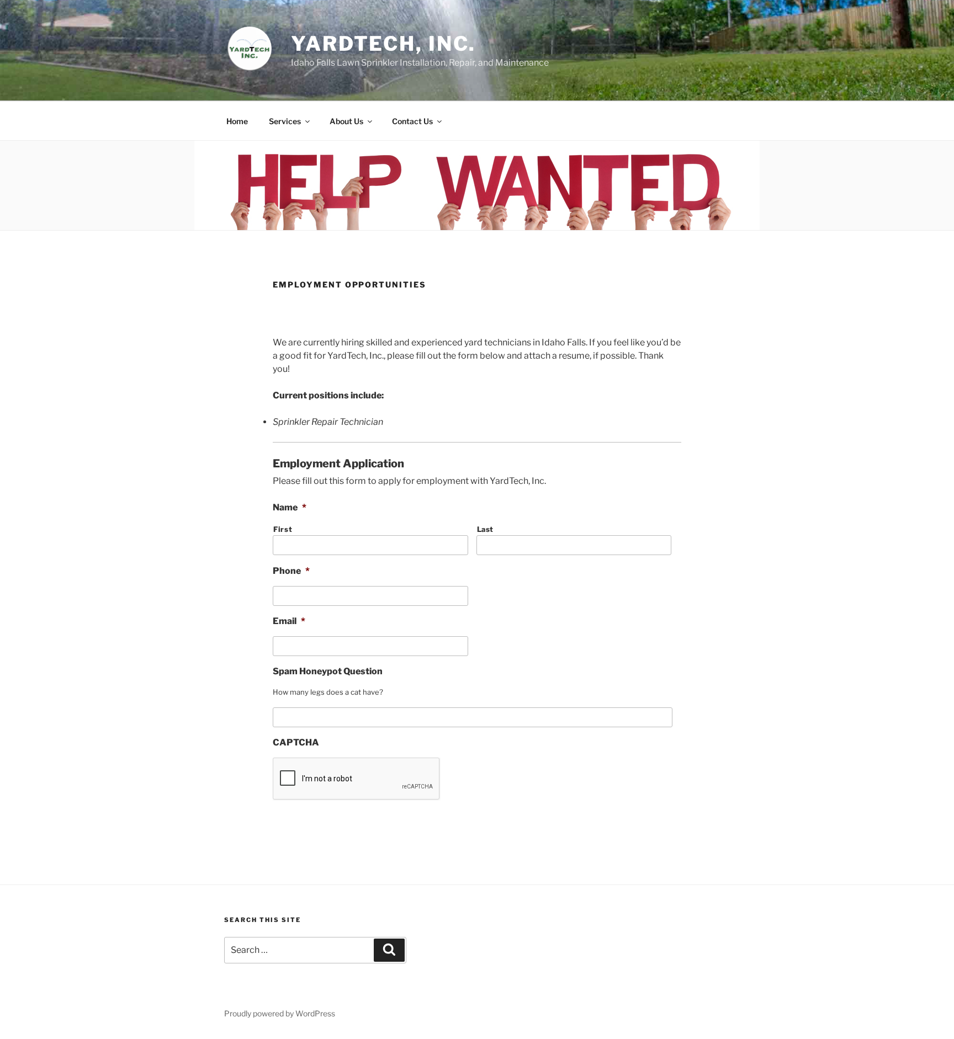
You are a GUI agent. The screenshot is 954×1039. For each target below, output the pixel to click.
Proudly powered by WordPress (279, 1013)
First (282, 529)
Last (485, 529)
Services (285, 121)
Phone (291, 571)
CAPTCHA (296, 742)
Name (289, 507)
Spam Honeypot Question (328, 671)
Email (289, 621)
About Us (346, 121)
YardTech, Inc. (383, 43)
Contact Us (412, 121)
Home (237, 121)
